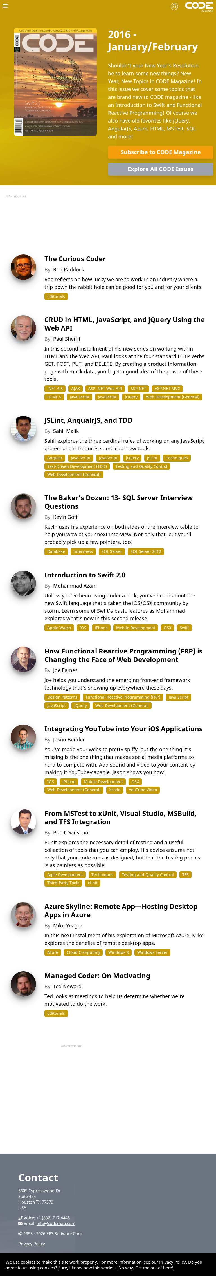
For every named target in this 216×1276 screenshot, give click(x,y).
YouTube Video (143, 789)
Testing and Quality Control (141, 466)
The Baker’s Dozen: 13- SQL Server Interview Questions (118, 502)
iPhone (101, 627)
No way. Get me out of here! (146, 1267)
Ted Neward (67, 986)
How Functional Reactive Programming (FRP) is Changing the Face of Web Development (123, 655)
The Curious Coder (75, 258)
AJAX (75, 388)
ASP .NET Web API (105, 388)
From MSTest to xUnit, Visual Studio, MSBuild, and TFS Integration (120, 817)
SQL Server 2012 (145, 551)
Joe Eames (65, 670)
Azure (52, 952)
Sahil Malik (66, 430)
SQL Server (112, 551)
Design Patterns (62, 697)
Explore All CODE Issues (161, 169)
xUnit (93, 882)
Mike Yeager (67, 925)
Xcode (114, 789)
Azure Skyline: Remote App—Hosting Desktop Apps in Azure (120, 910)
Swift (184, 627)
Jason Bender (69, 739)
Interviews (83, 551)
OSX (167, 627)
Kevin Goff (65, 516)
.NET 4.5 (55, 388)
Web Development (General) (172, 397)
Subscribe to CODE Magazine (161, 152)
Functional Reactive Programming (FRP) (123, 697)
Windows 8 (118, 952)
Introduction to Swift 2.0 (84, 574)
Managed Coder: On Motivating (97, 975)
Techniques (177, 457)
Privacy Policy (31, 1243)
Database (56, 551)
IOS (83, 627)
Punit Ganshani (71, 832)
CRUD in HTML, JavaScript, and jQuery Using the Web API (124, 324)
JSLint (152, 457)
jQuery (131, 397)
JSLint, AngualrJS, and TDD (88, 420)
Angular (54, 457)
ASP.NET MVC (167, 388)
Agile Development (65, 874)
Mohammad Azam (75, 585)
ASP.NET (138, 388)
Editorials (56, 296)
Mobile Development (135, 627)
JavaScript (107, 397)
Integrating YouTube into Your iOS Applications (123, 728)
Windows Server (152, 952)
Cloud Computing (83, 952)
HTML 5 (54, 397)
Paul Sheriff (66, 338)
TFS (185, 874)
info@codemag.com (56, 1223)
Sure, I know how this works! (86, 1267)
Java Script (79, 397)
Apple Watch (59, 627)
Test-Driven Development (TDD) (77, 466)
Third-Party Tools (63, 882)
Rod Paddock (68, 269)
